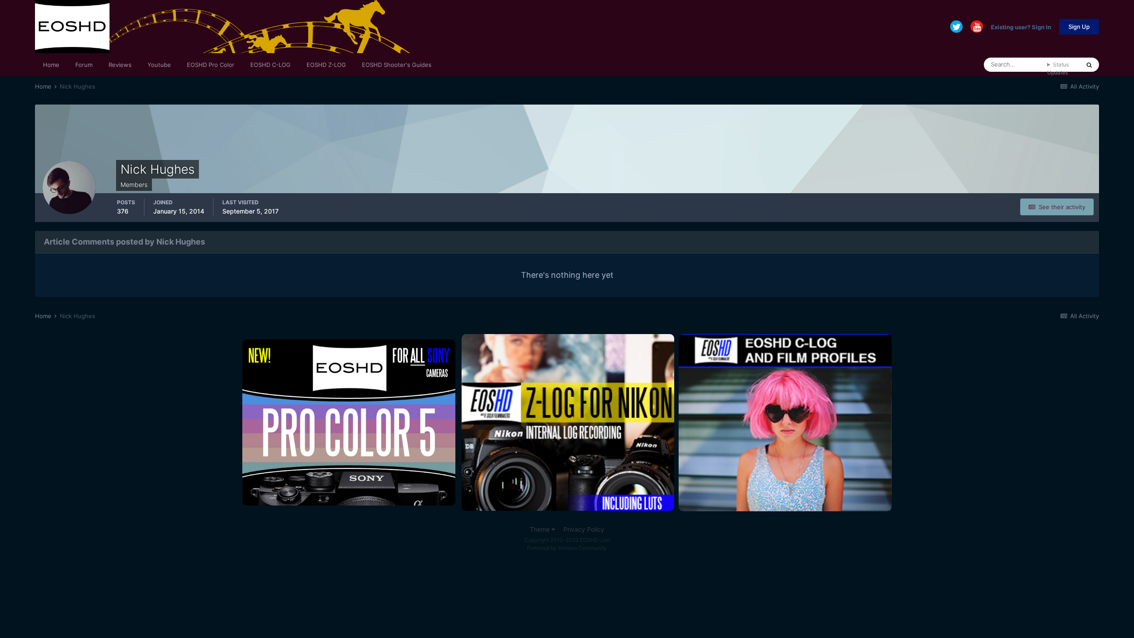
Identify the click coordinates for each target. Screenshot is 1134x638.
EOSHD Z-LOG (326, 64)
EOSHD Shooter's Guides (396, 64)
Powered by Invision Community (567, 548)
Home (51, 64)
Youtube (159, 64)
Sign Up (1079, 26)
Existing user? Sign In (1021, 26)
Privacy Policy (583, 529)
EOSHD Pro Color (210, 64)
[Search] (1089, 65)
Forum (84, 64)
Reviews (120, 64)
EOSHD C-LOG (270, 64)
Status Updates (1058, 68)
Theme (540, 529)
